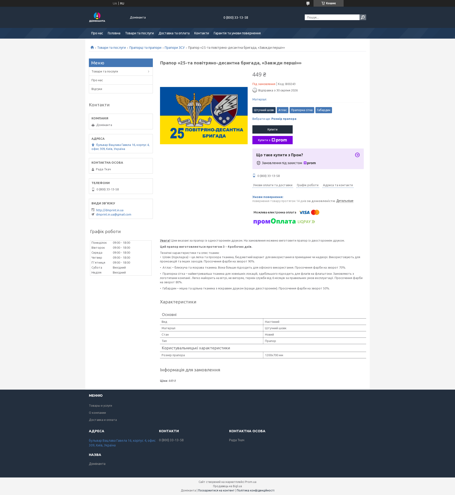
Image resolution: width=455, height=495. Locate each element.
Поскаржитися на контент (216, 490)
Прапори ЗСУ (175, 48)
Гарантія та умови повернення (237, 33)
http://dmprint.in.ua (109, 210)
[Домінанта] (106, 17)
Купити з (264, 140)
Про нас (97, 33)
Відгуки (96, 88)
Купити (273, 129)
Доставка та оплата (174, 33)
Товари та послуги (139, 33)
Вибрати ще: (274, 118)
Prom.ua (250, 481)
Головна (114, 33)
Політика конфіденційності (255, 490)
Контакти (201, 33)
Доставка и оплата (103, 419)
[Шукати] (362, 17)
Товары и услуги (100, 405)
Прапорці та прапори (145, 48)
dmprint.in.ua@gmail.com (113, 214)
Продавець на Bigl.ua (227, 486)
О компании (97, 412)
